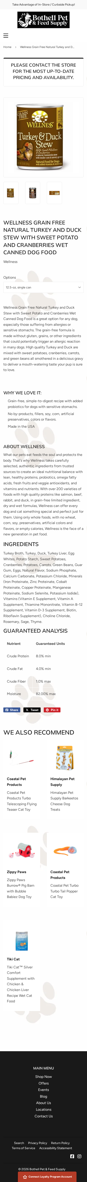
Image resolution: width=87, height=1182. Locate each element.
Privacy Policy (37, 1143)
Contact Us (44, 1116)
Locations (43, 1109)
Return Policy (60, 1143)
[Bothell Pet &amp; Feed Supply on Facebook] (72, 1157)
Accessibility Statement (55, 1148)
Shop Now (43, 1077)
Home (7, 47)
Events (43, 1090)
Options (9, 277)
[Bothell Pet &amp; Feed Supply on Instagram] (79, 1157)
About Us (43, 1103)
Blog (43, 1096)
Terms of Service (23, 1148)
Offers (44, 1083)
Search (19, 1143)
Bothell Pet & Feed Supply (47, 1169)
